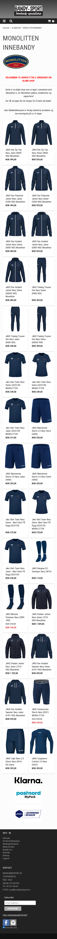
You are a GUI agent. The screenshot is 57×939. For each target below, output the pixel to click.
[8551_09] (41, 692)
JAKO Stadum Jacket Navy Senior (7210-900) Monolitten (41, 617)
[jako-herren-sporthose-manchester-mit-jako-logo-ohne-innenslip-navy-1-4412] (41, 410)
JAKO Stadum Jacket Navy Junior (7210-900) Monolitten (15, 666)
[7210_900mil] (41, 596)
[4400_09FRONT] (15, 364)
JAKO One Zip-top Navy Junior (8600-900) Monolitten (14, 152)
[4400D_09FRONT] (41, 364)
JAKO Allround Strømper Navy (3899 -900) (15, 617)
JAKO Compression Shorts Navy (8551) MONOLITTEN (40, 712)
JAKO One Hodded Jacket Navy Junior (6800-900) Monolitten (41, 244)
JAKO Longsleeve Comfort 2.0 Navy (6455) (39, 761)
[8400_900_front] (41, 269)
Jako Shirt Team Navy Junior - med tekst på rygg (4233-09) (15, 571)
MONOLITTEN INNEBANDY (32, 28)
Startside (6, 28)
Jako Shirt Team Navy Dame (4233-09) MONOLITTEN (41, 385)
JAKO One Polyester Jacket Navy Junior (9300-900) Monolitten (15, 198)
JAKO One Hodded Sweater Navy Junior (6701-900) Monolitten (15, 712)
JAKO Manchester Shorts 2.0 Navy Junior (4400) (15, 476)
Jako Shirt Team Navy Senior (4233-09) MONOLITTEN (15, 385)
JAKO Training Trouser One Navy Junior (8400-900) (15, 339)
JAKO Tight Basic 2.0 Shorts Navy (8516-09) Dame (15, 761)
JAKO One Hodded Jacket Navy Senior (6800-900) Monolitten (15, 244)
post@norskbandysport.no (19, 890)
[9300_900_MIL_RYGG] (15, 178)
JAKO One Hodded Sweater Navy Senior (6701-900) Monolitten (41, 666)
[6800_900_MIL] (15, 224)
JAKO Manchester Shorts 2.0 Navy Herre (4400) (41, 431)
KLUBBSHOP (16, 28)
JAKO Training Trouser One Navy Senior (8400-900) (41, 290)
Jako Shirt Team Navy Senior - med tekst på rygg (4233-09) (15, 522)
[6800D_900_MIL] (15, 269)
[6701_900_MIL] (41, 646)
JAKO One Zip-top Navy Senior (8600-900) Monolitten (40, 152)
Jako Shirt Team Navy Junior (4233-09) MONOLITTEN (15, 431)
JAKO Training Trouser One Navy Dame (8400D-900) (41, 339)
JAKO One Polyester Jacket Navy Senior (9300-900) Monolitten (41, 198)
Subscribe (9, 897)
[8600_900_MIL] (15, 132)
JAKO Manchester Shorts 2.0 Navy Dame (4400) (41, 476)
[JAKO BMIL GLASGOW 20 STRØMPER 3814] (41, 551)
